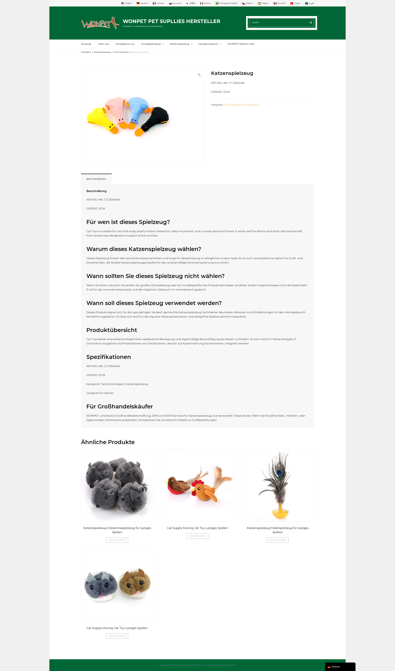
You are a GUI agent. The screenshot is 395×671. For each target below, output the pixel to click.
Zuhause (86, 43)
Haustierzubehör (208, 43)
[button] (199, 75)
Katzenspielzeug (179, 43)
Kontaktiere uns (125, 43)
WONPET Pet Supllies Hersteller (171, 21)
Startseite (86, 52)
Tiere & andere (121, 52)
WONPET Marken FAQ (240, 43)
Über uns (103, 43)
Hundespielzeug (151, 43)
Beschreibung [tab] (96, 179)
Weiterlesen (117, 540)
